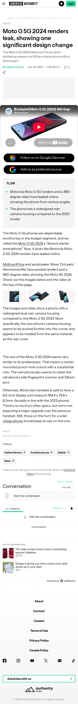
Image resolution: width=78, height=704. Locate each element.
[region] (39, 532)
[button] (39, 3)
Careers (39, 621)
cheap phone (13, 421)
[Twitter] (46, 660)
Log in (60, 482)
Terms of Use (39, 630)
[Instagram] (18, 660)
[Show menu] (3, 3)
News (6, 431)
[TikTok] (73, 660)
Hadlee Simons (15, 67)
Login (71, 3)
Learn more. (65, 18)
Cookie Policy (39, 650)
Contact (39, 611)
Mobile (7, 23)
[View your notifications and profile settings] (71, 508)
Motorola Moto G (21, 435)
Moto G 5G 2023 (30, 243)
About (39, 601)
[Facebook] (4, 660)
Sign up (69, 482)
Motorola (7, 435)
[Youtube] (32, 660)
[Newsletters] (59, 660)
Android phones (41, 452)
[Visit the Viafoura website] (67, 580)
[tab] (13, 509)
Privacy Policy (39, 640)
